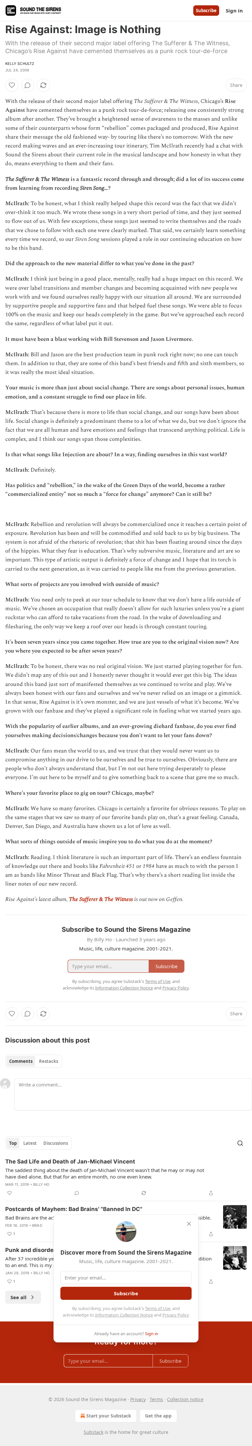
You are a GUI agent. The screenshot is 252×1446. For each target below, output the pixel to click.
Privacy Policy (175, 1315)
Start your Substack (108, 1416)
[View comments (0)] (27, 85)
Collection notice (185, 1399)
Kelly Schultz (19, 63)
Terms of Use (157, 1308)
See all (18, 1297)
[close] (189, 1224)
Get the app (158, 1416)
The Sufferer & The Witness (101, 899)
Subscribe (206, 10)
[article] (126, 1177)
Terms (156, 1399)
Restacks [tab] (48, 1061)
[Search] (240, 1143)
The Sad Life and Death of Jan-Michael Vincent (70, 1161)
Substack (93, 1432)
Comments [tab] (20, 1061)
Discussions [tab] (55, 1143)
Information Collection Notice (124, 1315)
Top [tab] (13, 1143)
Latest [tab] (30, 1143)
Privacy (138, 1399)
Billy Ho (41, 1184)
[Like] (11, 85)
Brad (37, 1225)
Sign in (234, 10)
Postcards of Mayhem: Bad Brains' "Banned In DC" (73, 1209)
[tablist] (33, 1061)
